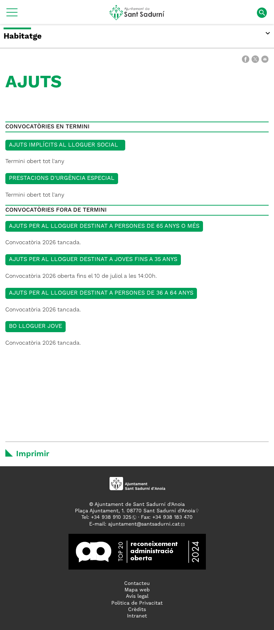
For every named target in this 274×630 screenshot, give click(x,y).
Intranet (137, 616)
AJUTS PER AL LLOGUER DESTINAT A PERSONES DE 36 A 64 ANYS (101, 293)
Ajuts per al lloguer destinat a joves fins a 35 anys (93, 259)
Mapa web (137, 589)
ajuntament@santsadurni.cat (144, 524)
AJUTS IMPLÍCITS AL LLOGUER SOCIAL (65, 145)
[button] (12, 15)
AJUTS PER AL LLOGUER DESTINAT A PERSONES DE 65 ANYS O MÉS (104, 226)
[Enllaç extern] (137, 551)
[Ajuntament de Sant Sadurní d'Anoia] (137, 17)
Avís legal (137, 596)
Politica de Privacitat (137, 603)
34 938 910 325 (112, 517)
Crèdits (137, 609)
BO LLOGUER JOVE (35, 326)
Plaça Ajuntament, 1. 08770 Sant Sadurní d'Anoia (135, 510)
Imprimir (32, 454)
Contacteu (137, 583)
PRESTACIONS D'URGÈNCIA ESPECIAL (62, 178)
